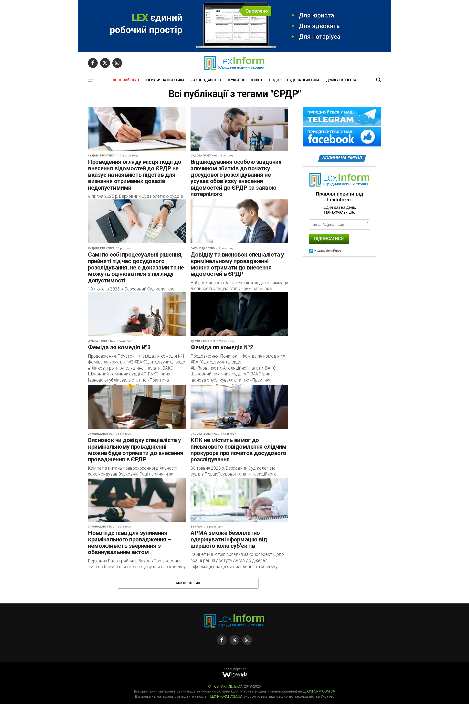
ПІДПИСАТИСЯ (329, 238)
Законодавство (206, 80)
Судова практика (303, 80)
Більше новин (188, 583)
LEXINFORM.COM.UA (319, 691)
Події (274, 80)
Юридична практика (165, 80)
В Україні (236, 80)
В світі (256, 80)
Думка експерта (341, 80)
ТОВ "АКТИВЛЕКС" (227, 686)
